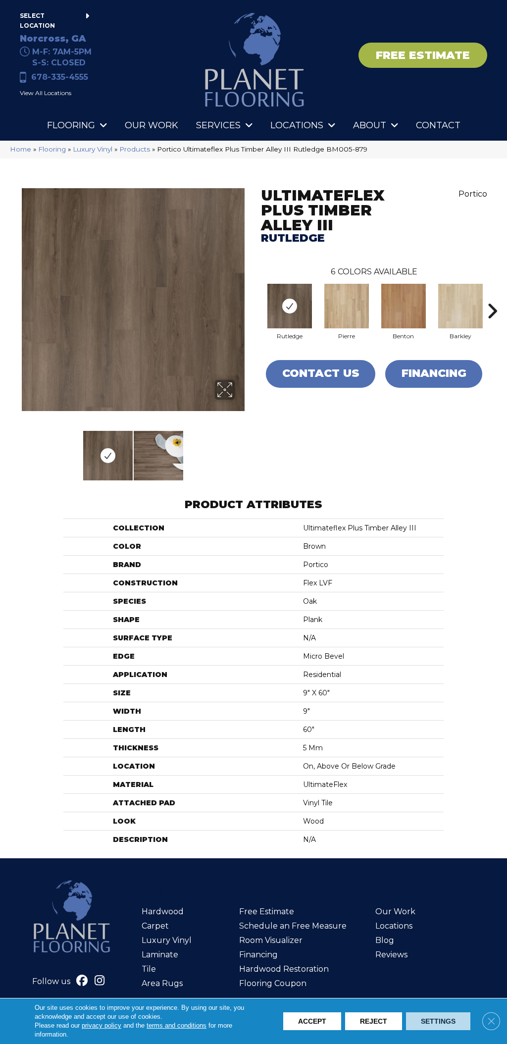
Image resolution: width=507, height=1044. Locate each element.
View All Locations (45, 93)
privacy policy (101, 1025)
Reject (373, 1021)
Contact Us (320, 373)
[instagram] (100, 982)
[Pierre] (346, 306)
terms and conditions (176, 1025)
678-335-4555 (59, 77)
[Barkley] (460, 306)
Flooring (52, 149)
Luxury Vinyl (92, 149)
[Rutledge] (289, 306)
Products (134, 149)
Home (20, 149)
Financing (434, 373)
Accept (312, 1021)
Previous (25, 451)
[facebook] (82, 982)
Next (241, 451)
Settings (438, 1021)
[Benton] (403, 306)
